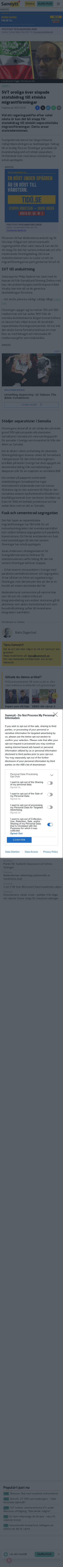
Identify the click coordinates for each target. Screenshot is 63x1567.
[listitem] (31, 775)
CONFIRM (19, 840)
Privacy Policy (50, 851)
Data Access (31, 851)
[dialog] (31, 783)
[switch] (50, 783)
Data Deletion (12, 851)
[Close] (56, 715)
